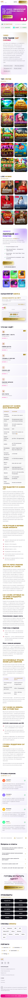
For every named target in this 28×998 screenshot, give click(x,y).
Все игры (3, 81)
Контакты (3, 982)
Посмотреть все (6, 897)
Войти (15, 2)
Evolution (21, 905)
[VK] (5, 963)
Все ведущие (4, 178)
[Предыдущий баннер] (22, 19)
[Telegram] (2, 963)
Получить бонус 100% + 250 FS (14, 887)
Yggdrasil (21, 909)
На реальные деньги (10, 267)
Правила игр (3, 973)
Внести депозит (14, 319)
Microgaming (7, 909)
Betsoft (20, 913)
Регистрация (23, 2)
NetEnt (20, 900)
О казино (3, 980)
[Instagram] (8, 963)
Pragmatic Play (7, 900)
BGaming (7, 917)
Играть (21, 994)
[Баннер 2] (5, 19)
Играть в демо (8, 263)
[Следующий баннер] (25, 19)
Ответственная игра (5, 971)
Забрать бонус (8, 18)
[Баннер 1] (3, 19)
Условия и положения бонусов (7, 975)
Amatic (20, 917)
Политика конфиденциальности (8, 969)
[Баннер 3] (8, 19)
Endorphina (7, 913)
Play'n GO (7, 905)
